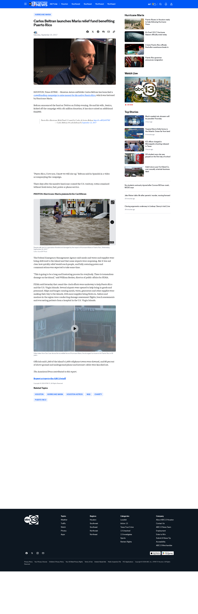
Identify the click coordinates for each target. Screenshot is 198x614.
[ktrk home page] (31, 519)
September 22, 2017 (89, 122)
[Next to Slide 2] (112, 222)
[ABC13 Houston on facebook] (26, 553)
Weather (64, 520)
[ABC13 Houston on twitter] (32, 553)
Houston (64, 4)
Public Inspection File (114, 561)
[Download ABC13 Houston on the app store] (155, 553)
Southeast (88, 4)
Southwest (76, 4)
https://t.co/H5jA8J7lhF (102, 120)
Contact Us (160, 523)
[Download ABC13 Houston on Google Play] (168, 553)
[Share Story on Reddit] (98, 32)
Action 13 (124, 523)
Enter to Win (161, 534)
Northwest (99, 4)
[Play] (147, 89)
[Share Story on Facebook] (87, 32)
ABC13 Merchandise (164, 545)
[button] (25, 4)
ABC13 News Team (163, 527)
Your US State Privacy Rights (74, 561)
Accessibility (160, 542)
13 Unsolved (125, 531)
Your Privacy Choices (40, 561)
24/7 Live (53, 4)
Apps (63, 534)
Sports (122, 538)
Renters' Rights (126, 542)
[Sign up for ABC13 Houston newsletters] (43, 553)
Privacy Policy (28, 561)
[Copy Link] (114, 32)
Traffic (63, 523)
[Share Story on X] (93, 32)
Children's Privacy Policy (56, 561)
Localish (123, 520)
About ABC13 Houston (165, 520)
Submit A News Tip (163, 538)
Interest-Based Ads (100, 561)
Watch (63, 527)
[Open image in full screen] (112, 202)
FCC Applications (128, 561)
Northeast (111, 4)
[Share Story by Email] (109, 32)
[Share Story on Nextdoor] (103, 32)
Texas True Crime (127, 527)
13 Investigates (126, 534)
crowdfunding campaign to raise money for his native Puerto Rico (64, 95)
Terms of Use (89, 561)
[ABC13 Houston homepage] (38, 4)
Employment (161, 531)
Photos (63, 531)
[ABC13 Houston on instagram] (37, 553)
